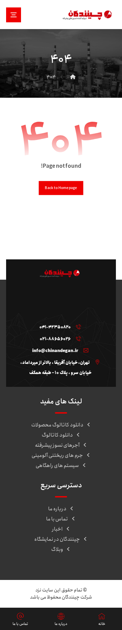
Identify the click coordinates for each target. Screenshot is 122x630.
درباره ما (57, 509)
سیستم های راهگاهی (57, 466)
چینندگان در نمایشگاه (57, 539)
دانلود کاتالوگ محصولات (57, 425)
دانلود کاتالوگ (57, 435)
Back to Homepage (61, 188)
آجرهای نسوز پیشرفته (57, 445)
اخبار (57, 529)
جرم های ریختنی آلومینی (57, 455)
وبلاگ (57, 549)
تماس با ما (57, 519)
